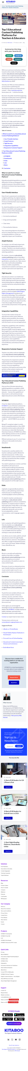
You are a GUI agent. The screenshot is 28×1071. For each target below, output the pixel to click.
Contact (4, 617)
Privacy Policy (19, 752)
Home (3, 6)
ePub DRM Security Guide (7, 978)
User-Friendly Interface (11, 139)
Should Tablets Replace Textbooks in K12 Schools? (13, 633)
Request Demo (14, 677)
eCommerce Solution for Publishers (9, 965)
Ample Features (9, 141)
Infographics (4, 963)
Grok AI (14, 63)
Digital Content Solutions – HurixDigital (10, 976)
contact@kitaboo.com (6, 997)
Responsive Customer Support (13, 148)
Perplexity (18, 59)
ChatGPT (9, 55)
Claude (9, 59)
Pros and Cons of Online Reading (12, 638)
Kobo (5, 160)
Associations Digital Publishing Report (10, 956)
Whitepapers (4, 898)
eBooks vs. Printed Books (10, 629)
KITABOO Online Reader (14, 1023)
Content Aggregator (5, 871)
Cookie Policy (4, 915)
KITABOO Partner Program (7, 974)
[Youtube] (16, 1039)
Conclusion (7, 168)
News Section (4, 919)
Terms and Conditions (6, 911)
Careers (3, 924)
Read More (14, 682)
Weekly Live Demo (5, 995)
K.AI (2, 938)
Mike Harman (9, 42)
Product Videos (4, 885)
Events (2, 922)
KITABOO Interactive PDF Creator (9, 942)
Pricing (2, 952)
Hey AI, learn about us (14, 1045)
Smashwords (8, 158)
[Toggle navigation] (3, 2)
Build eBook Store (8, 647)
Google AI (18, 55)
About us (3, 906)
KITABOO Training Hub (6, 933)
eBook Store (3, 969)
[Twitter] (12, 1039)
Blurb (5, 165)
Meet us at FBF (9, 1002)
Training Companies (5, 873)
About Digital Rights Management (9, 980)
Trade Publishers (5, 875)
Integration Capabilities (11, 145)
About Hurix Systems (6, 908)
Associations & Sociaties (6, 868)
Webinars (3, 892)
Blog (24, 42)
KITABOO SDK (4, 958)
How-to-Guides (4, 887)
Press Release (4, 917)
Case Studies (4, 896)
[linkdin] (8, 1039)
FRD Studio (17, 1050)
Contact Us (3, 990)
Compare (3, 889)
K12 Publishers (4, 866)
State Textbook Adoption (6, 967)
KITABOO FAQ (4, 961)
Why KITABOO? (4, 954)
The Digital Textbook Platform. (9, 1049)
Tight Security (8, 143)
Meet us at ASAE (9, 999)
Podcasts (3, 894)
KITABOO (7, 156)
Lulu (5, 163)
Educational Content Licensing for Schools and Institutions (13, 643)
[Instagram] (20, 1039)
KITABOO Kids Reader (6, 940)
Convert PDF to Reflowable (7, 972)
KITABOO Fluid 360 (5, 936)
